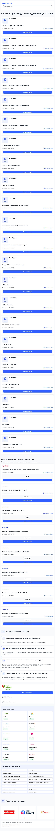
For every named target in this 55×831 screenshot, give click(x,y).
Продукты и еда (32, 789)
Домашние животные (8, 773)
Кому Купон (7, 3)
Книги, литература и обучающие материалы (39, 779)
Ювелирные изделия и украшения (11, 779)
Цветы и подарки (33, 792)
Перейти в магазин (27, 692)
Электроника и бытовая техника (36, 776)
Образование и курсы (34, 785)
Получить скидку (27, 32)
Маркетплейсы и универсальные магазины (39, 782)
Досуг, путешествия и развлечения (11, 776)
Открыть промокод (27, 479)
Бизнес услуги (32, 770)
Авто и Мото (6, 770)
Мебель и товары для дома (9, 785)
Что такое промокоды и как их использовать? (19, 822)
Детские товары (33, 773)
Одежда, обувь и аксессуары (10, 789)
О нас (3, 822)
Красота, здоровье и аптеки (9, 782)
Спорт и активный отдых (9, 792)
